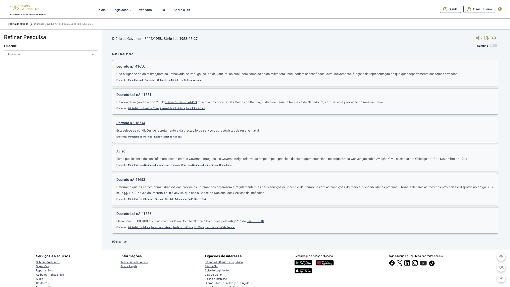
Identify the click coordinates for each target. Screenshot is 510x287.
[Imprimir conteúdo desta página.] (495, 37)
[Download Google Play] (303, 264)
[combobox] (51, 54)
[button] (24, 8)
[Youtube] (423, 265)
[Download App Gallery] (325, 264)
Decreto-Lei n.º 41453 (181, 102)
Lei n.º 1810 (255, 221)
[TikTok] (432, 265)
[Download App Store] (303, 272)
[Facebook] (392, 264)
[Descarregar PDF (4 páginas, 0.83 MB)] (487, 38)
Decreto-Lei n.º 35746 (167, 193)
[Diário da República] (24, 8)
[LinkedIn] (407, 264)
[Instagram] (415, 265)
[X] (399, 264)
